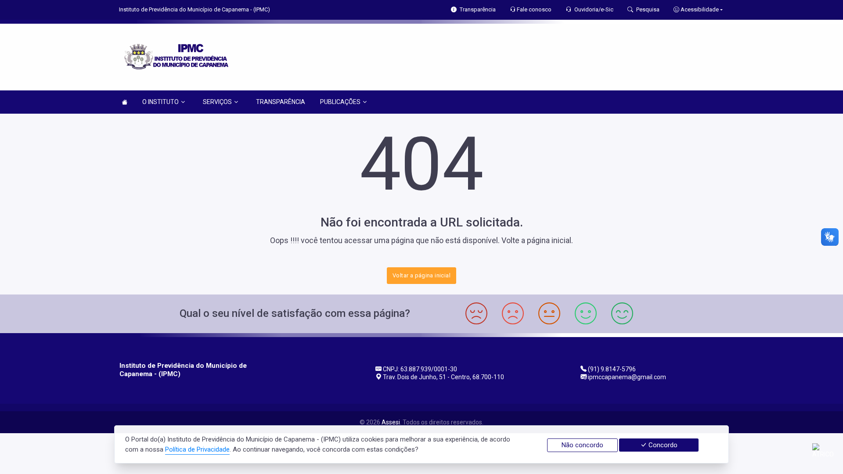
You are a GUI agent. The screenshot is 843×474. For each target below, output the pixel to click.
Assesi (391, 422)
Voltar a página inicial (421, 275)
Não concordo (582, 445)
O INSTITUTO (160, 101)
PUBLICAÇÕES (340, 101)
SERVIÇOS (217, 101)
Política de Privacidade (197, 449)
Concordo (662, 445)
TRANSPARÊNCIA (280, 101)
